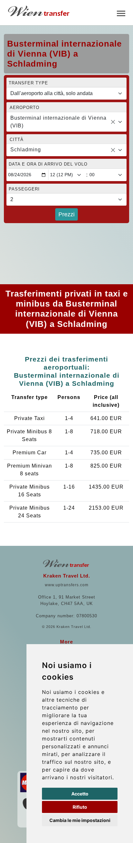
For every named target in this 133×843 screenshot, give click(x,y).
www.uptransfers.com (66, 585)
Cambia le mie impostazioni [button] (79, 820)
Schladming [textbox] (25, 149)
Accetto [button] (79, 793)
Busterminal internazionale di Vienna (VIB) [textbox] (58, 121)
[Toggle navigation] (121, 12)
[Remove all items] (113, 122)
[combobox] (66, 122)
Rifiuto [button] (80, 807)
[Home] (39, 11)
